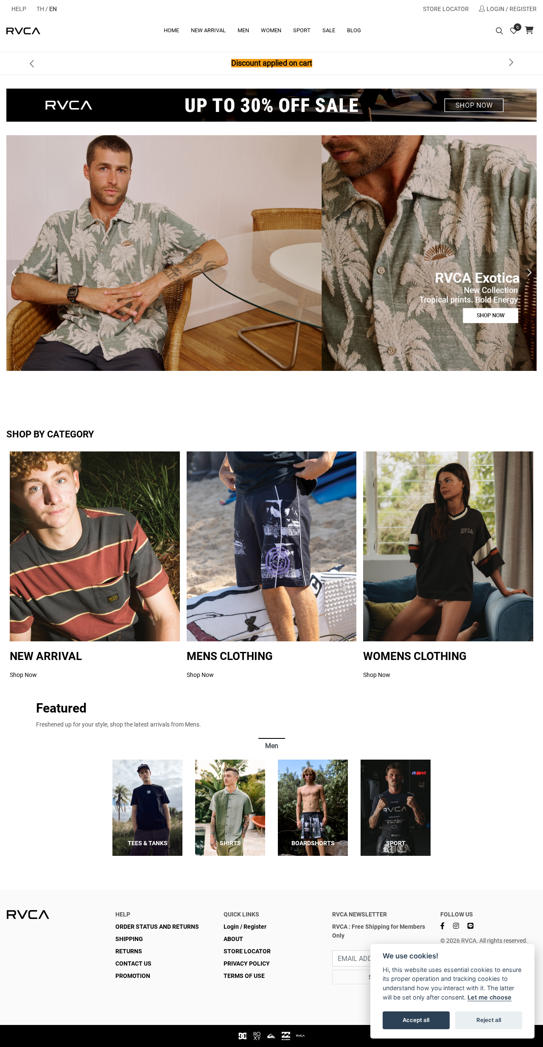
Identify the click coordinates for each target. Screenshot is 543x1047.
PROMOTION (132, 975)
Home (171, 30)
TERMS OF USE (244, 975)
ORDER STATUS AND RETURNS (157, 926)
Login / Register (245, 926)
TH (40, 9)
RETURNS (128, 951)
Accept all (416, 1019)
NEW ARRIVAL (208, 30)
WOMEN (271, 30)
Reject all (488, 1019)
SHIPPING (129, 939)
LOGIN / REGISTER (512, 9)
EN (53, 9)
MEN (243, 30)
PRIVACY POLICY (247, 963)
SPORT (302, 30)
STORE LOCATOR (446, 9)
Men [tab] (271, 746)
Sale (328, 30)
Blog (354, 30)
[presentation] (32, 63)
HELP (18, 9)
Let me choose (489, 997)
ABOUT (233, 939)
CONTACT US (133, 963)
